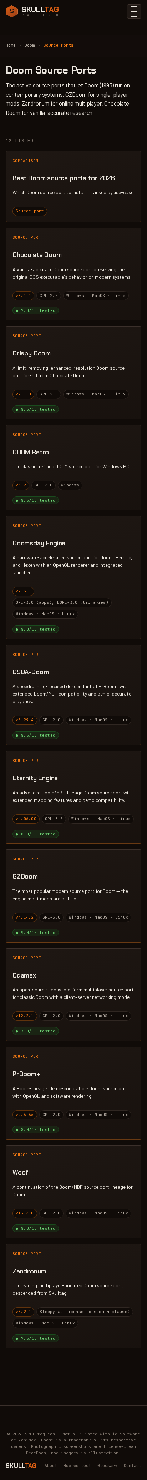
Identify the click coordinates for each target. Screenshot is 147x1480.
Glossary (107, 1465)
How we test (77, 1465)
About (51, 1465)
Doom (30, 45)
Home (11, 45)
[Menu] (134, 11)
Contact (132, 1465)
